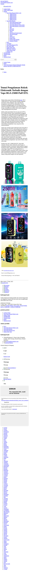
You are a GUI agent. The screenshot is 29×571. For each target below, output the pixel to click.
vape (21, 100)
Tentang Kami (7, 54)
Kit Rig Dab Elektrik (14, 39)
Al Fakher (9, 43)
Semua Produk (23, 305)
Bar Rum (12, 30)
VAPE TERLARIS (8, 10)
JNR (11, 27)
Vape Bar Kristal (13, 34)
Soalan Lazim (7, 315)
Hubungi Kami (7, 57)
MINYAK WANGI (11, 49)
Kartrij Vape (12, 38)
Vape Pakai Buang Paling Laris (14, 13)
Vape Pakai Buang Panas (15, 22)
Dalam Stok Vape (11, 47)
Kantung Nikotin (13, 41)
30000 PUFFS (13, 17)
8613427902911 (9, 342)
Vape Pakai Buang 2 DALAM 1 (17, 25)
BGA (8, 42)
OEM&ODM (7, 53)
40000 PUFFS (13, 18)
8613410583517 (12, 367)
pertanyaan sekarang (5, 303)
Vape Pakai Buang (11, 21)
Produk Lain (9, 51)
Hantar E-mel (7, 356)
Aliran (11, 31)
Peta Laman (16, 305)
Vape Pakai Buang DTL (12, 45)
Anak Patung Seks (11, 50)
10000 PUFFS (13, 14)
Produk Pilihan (9, 305)
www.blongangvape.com (9, 270)
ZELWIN (12, 29)
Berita (5, 55)
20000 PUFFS (13, 15)
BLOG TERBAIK (5, 307)
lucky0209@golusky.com (12, 341)
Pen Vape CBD (10, 46)
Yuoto (11, 35)
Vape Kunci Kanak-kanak (16, 33)
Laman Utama (7, 9)
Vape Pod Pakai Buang (15, 23)
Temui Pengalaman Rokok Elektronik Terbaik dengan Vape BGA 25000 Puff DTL (14, 65)
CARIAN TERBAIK (15, 307)
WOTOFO (12, 37)
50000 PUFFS (13, 19)
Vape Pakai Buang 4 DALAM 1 (17, 26)
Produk (5, 11)
